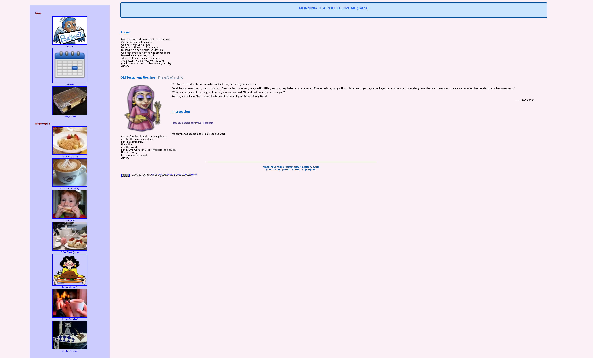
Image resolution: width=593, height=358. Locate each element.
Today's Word (70, 117)
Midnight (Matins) (69, 351)
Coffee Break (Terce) (69, 188)
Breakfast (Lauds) (70, 156)
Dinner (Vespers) (69, 287)
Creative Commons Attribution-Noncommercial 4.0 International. (174, 174)
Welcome (69, 46)
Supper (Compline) (69, 319)
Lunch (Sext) (69, 220)
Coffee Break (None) (70, 252)
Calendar (70, 85)
